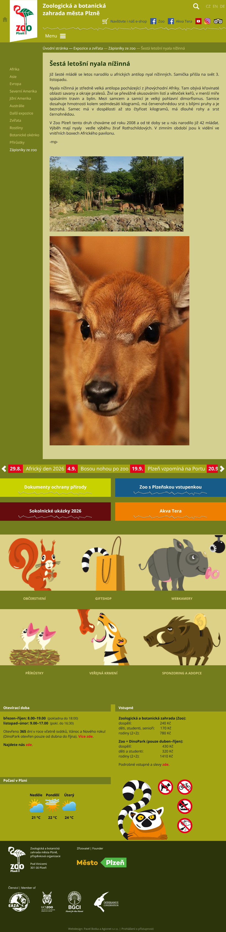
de (222, 6)
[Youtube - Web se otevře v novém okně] (198, 23)
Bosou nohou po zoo (105, 468)
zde (29, 744)
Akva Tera (171, 511)
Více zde (85, 736)
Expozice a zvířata (88, 48)
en (215, 6)
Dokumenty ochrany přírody (55, 487)
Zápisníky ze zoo (122, 48)
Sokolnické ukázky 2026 (55, 511)
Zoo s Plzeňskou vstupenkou (170, 487)
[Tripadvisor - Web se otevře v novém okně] (218, 23)
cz (208, 6)
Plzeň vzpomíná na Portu (176, 468)
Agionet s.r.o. (110, 929)
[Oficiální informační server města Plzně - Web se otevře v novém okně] (102, 863)
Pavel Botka (91, 929)
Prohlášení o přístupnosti (138, 929)
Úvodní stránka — (57, 48)
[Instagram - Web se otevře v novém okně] (207, 23)
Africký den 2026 (45, 468)
